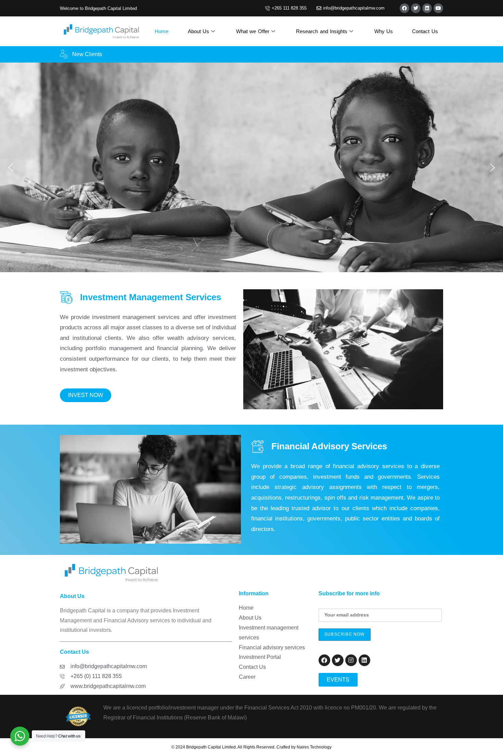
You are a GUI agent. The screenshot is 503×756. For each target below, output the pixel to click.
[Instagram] (351, 660)
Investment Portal (260, 657)
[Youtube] (438, 8)
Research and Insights (321, 31)
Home (161, 31)
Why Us (383, 31)
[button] (10, 167)
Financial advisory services (272, 647)
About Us (198, 31)
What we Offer (252, 31)
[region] (251, 167)
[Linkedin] (427, 8)
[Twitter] (416, 8)
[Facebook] (404, 8)
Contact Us (425, 31)
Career (247, 677)
